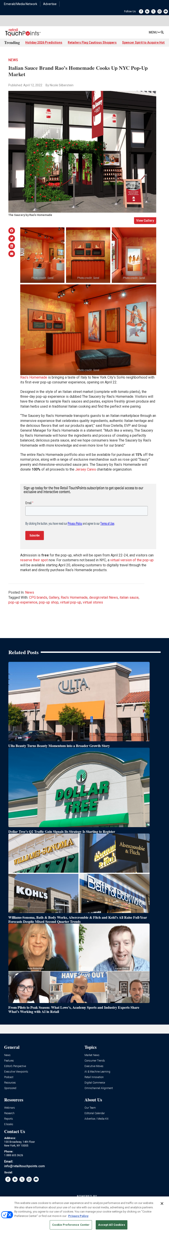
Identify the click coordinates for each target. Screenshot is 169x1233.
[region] (84, 1214)
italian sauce (129, 597)
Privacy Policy (78, 1216)
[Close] (162, 1203)
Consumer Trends (94, 1060)
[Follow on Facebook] (141, 11)
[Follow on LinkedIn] (147, 11)
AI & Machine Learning (97, 1071)
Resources (10, 1082)
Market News (91, 1055)
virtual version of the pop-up (132, 560)
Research (9, 1113)
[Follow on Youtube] (165, 11)
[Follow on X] (153, 11)
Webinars (9, 1107)
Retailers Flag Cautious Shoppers (92, 42)
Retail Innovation (94, 1077)
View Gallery (145, 220)
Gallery (54, 597)
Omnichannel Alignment (98, 1088)
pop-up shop (49, 602)
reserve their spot (34, 560)
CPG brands (38, 597)
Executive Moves (93, 1066)
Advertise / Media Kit (96, 1118)
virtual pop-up (70, 602)
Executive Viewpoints (16, 1071)
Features (9, 1060)
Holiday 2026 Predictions (43, 42)
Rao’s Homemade (33, 377)
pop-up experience (22, 602)
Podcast (8, 1077)
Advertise (50, 4)
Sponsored (10, 1088)
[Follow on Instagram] (159, 11)
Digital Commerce (94, 1082)
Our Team (90, 1107)
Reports (8, 1118)
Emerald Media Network (20, 4)
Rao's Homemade (74, 597)
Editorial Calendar (94, 1113)
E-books (8, 1124)
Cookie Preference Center (71, 1224)
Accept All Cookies (111, 1224)
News (13, 60)
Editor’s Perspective (15, 1066)
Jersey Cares (85, 469)
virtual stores (93, 602)
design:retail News (103, 597)
